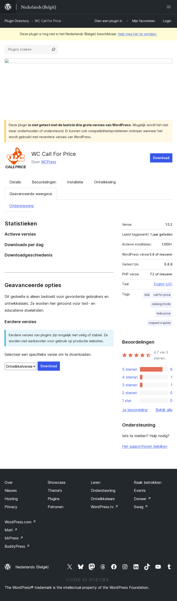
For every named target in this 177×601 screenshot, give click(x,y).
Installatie (75, 182)
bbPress (14, 538)
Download (161, 158)
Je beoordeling (135, 409)
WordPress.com (20, 522)
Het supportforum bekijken (144, 446)
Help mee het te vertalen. (137, 34)
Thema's (55, 490)
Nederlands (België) (32, 567)
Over (9, 482)
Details (15, 182)
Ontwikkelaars (103, 498)
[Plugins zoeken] (53, 49)
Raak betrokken (147, 482)
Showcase (56, 482)
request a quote (160, 323)
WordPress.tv (104, 506)
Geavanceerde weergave (30, 193)
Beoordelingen (44, 182)
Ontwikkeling (105, 182)
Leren (95, 482)
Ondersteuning (21, 205)
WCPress (48, 162)
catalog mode (161, 304)
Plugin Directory (17, 21)
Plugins (53, 498)
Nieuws (11, 490)
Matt (11, 530)
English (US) (163, 284)
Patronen (55, 506)
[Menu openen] (169, 7)
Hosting (11, 498)
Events (140, 490)
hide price (164, 313)
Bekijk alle (164, 409)
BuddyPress (17, 546)
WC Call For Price (53, 154)
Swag (141, 506)
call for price (162, 294)
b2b (147, 294)
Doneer (142, 498)
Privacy (11, 506)
